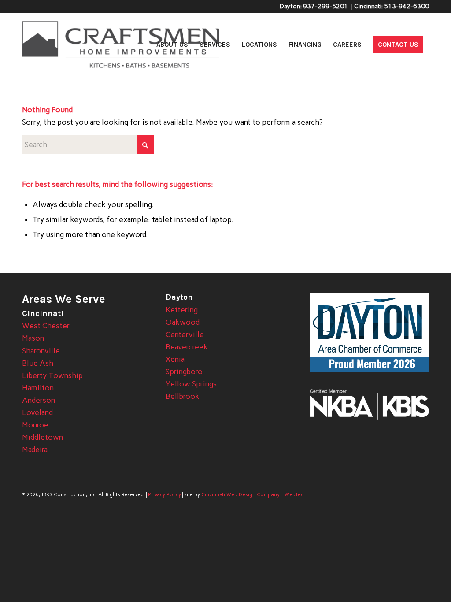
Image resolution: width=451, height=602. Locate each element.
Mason (33, 338)
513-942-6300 (406, 6)
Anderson (38, 400)
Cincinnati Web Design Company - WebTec (252, 495)
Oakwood (183, 322)
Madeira (35, 449)
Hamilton (38, 387)
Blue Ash (37, 363)
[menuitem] (172, 44)
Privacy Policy (164, 495)
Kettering (182, 309)
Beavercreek (187, 346)
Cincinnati (42, 313)
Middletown (42, 437)
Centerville (185, 334)
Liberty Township (52, 375)
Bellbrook (183, 396)
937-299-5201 (325, 6)
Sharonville (41, 350)
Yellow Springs (191, 383)
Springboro (184, 371)
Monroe (35, 424)
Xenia (175, 359)
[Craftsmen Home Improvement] (120, 44)
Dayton (179, 297)
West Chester (46, 325)
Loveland (37, 412)
